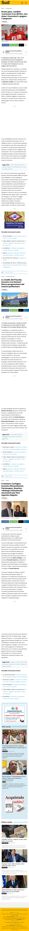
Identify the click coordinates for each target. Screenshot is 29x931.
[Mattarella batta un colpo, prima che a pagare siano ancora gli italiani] (14, 881)
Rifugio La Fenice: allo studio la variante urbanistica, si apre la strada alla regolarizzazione (14, 664)
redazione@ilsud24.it (14, 921)
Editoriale (4, 893)
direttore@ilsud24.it (22, 916)
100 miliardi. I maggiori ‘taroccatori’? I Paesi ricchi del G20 (14, 243)
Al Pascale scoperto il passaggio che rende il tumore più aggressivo (12, 437)
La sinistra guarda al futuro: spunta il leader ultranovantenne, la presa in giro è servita (14, 747)
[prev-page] (3, 791)
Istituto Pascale (8, 476)
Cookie (17, 912)
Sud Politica (5, 751)
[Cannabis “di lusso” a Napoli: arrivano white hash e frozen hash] (14, 831)
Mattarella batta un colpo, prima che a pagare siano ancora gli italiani (13, 890)
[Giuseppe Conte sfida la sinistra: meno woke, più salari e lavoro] (14, 855)
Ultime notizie (5, 843)
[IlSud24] (11, 2)
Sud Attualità (9, 8)
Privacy (14, 912)
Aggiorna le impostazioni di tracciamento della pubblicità (14, 909)
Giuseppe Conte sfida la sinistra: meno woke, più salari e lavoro (13, 864)
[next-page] (5, 791)
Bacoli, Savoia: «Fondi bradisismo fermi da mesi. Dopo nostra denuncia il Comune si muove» (13, 778)
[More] (25, 45)
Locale (7, 480)
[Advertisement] (14, 121)
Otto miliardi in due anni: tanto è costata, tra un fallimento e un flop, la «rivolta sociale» (14, 167)
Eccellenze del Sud (10, 276)
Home (2, 8)
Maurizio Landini (9, 272)
